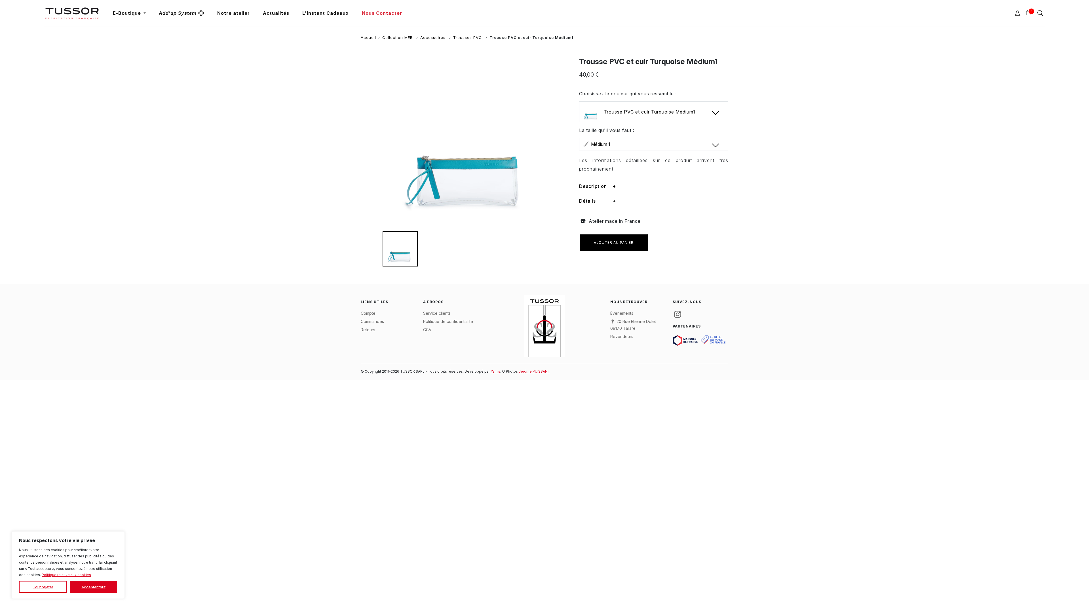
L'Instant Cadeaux (325, 13)
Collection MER (397, 37)
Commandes (372, 321)
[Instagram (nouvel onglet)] (678, 314)
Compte (368, 313)
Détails (587, 201)
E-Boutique (127, 13)
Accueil (368, 37)
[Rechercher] (1040, 13)
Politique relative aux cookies (66, 575)
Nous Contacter (382, 13)
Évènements (621, 313)
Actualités (276, 13)
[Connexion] (1017, 13)
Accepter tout (93, 587)
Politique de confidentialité (448, 321)
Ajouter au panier (614, 242)
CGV (427, 329)
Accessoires (433, 37)
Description (593, 186)
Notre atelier (233, 13)
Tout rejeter (43, 587)
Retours (368, 329)
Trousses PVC (467, 37)
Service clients (437, 313)
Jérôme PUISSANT (534, 371)
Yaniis (495, 371)
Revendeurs (621, 336)
